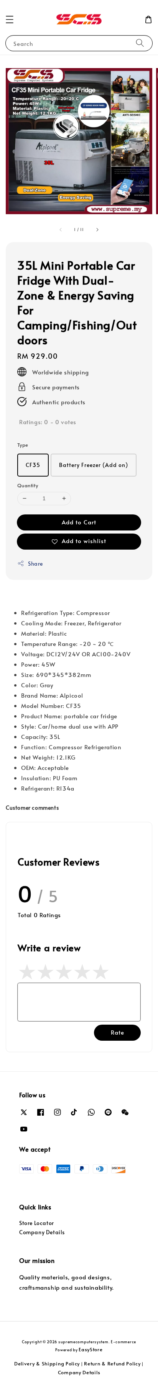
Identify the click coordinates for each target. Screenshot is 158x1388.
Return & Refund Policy (112, 1363)
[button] (9, 19)
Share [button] (35, 563)
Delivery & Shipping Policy (47, 1363)
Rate (117, 1032)
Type (22, 444)
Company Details (42, 1232)
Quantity (27, 485)
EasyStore (90, 1349)
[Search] (140, 43)
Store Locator (36, 1223)
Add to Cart (79, 522)
